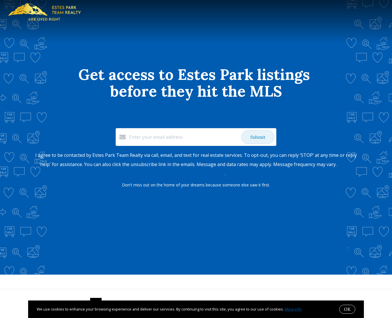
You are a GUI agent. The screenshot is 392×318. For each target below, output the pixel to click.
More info (293, 309)
